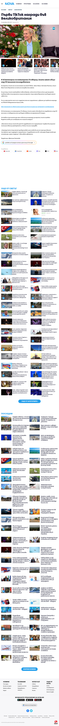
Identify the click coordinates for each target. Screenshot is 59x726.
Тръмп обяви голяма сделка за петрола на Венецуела (49, 287)
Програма (27, 4)
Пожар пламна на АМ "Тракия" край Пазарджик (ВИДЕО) (48, 511)
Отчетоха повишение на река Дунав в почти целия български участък (49, 570)
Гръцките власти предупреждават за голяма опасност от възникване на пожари (49, 313)
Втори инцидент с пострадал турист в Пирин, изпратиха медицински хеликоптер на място (20, 649)
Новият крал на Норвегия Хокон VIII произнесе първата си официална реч (19, 220)
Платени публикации (46, 717)
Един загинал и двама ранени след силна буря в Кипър (20, 200)
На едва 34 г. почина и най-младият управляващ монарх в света (19, 383)
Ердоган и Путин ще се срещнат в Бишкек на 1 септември (48, 279)
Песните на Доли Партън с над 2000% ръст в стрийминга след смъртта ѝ (20, 339)
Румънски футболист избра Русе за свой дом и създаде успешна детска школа (20, 312)
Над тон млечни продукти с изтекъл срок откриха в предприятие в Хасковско (20, 659)
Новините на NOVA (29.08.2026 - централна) (19, 478)
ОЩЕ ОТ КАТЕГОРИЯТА (29, 401)
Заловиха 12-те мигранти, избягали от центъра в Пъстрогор (21, 627)
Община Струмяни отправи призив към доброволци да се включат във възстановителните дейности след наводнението (20, 501)
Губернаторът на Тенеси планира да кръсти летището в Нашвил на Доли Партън (20, 263)
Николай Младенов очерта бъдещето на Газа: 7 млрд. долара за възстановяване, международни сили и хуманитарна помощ (49, 375)
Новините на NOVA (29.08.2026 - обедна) (48, 608)
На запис (36, 4)
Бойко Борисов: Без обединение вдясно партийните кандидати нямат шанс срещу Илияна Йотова (20, 580)
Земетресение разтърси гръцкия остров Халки (49, 235)
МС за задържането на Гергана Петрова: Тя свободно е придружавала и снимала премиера (49, 629)
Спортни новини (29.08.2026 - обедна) (20, 608)
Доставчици (40, 715)
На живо (45, 4)
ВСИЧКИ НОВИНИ (29, 669)
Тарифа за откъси (33, 715)
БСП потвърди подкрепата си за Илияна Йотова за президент (47, 579)
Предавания (35, 686)
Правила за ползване (26, 717)
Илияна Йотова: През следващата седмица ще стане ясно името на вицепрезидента (49, 638)
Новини (19, 4)
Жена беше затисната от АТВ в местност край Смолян (49, 478)
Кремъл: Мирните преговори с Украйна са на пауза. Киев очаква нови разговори (19, 366)
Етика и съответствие (35, 717)
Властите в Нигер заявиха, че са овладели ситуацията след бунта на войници (49, 520)
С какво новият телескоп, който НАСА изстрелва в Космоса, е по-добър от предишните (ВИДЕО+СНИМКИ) (49, 322)
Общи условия (51, 715)
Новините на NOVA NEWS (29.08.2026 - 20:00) (19, 470)
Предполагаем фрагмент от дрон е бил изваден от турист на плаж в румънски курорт (20, 272)
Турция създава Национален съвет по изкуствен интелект (49, 245)
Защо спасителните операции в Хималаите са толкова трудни (49, 304)
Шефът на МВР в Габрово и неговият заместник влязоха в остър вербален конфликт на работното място (48, 592)
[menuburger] (2, 3)
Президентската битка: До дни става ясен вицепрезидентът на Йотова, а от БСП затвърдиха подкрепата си (21, 488)
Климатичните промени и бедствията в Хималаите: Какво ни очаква (19, 304)
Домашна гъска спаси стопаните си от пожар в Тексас (19, 236)
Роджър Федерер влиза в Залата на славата (49, 538)
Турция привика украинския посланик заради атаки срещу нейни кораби (19, 228)
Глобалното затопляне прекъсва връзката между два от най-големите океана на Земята (49, 221)
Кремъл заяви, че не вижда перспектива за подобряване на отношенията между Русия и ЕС (20, 246)
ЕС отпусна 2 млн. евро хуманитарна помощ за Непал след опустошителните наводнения (48, 393)
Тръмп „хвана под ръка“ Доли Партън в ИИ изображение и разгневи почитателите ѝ (20, 391)
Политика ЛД (18, 717)
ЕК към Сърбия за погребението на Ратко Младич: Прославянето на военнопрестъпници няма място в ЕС (49, 357)
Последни (5, 684)
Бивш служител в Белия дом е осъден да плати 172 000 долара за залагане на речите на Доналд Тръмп (49, 229)
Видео (4, 690)
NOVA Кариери (50, 689)
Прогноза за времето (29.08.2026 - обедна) (49, 600)
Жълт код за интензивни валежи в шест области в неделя (20, 528)
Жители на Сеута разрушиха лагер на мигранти (17, 347)
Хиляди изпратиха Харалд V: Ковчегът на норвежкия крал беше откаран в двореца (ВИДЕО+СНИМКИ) (50, 366)
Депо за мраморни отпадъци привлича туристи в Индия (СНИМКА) (19, 211)
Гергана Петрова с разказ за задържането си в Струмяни (48, 618)
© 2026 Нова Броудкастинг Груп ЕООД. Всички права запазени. (13, 722)
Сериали (34, 688)
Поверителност (11, 717)
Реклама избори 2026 (12, 715)
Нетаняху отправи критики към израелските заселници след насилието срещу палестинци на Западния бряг (49, 203)
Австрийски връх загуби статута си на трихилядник (20, 253)
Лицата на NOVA (22, 686)
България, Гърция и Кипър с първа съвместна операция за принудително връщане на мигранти (20, 356)
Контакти (46, 715)
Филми (33, 690)
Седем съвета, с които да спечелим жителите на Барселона (19, 193)
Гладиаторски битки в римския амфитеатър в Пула (48, 339)
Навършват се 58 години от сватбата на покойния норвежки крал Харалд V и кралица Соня (20, 280)
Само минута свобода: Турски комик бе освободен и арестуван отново (49, 263)
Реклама (5, 715)
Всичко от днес (7, 686)
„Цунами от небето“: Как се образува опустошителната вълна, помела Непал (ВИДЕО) (20, 374)
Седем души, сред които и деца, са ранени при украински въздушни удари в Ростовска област (49, 297)
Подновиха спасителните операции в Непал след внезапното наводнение (19, 296)
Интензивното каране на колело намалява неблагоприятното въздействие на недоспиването (21, 428)
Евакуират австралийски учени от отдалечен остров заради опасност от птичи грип (50, 348)
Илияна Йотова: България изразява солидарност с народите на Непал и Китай (48, 659)
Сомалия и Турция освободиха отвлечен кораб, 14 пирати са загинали (48, 194)
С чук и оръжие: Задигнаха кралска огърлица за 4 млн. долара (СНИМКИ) (19, 330)
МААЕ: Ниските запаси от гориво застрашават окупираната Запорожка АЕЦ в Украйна (49, 255)
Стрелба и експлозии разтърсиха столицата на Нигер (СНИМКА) (48, 648)
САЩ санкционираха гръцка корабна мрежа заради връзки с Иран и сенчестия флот (49, 272)
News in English (50, 692)
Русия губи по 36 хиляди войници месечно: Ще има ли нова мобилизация (20, 288)
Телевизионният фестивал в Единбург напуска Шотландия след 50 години (49, 330)
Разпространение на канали (23, 715)
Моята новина (7, 688)
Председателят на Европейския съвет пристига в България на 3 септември (48, 384)
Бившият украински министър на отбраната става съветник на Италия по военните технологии (19, 321)
